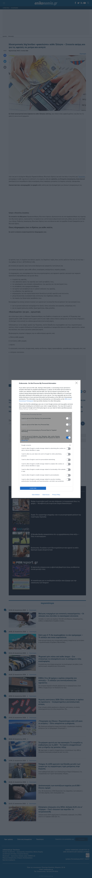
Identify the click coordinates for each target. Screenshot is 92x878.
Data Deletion (36, 494)
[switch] (68, 418)
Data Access (46, 494)
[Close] (77, 383)
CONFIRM (33, 488)
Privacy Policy (56, 494)
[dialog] (46, 439)
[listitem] (46, 414)
